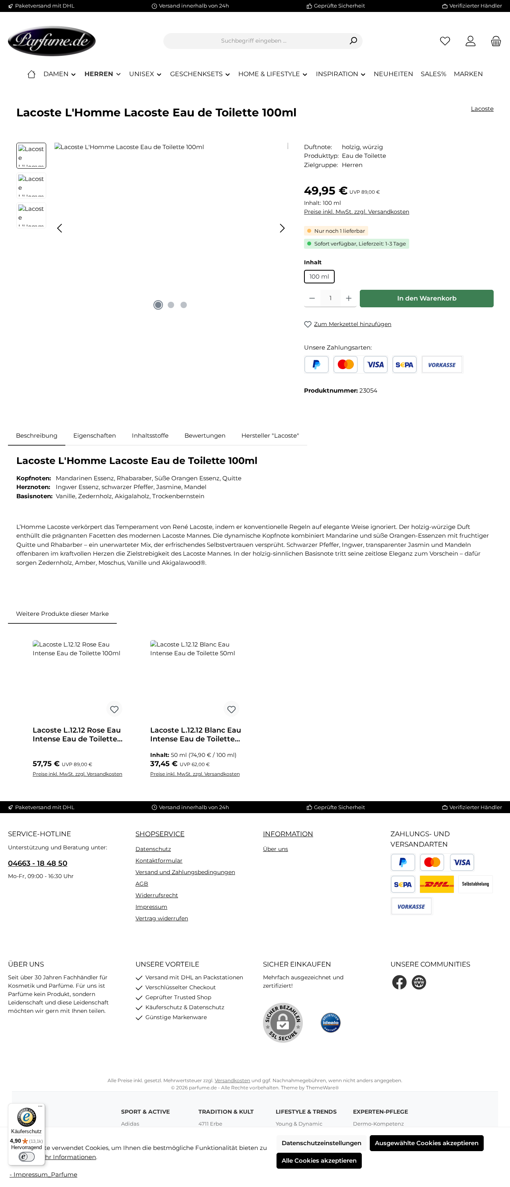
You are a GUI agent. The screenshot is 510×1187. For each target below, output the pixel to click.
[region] (152, 228)
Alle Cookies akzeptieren (319, 1160)
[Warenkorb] (493, 41)
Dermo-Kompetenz (378, 1123)
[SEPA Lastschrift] (404, 364)
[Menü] (40, 1108)
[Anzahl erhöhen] (349, 298)
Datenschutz (153, 849)
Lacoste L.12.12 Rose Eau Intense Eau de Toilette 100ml (77, 734)
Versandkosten (232, 1080)
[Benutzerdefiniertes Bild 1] (437, 884)
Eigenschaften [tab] (94, 435)
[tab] (36, 436)
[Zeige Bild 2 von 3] (171, 305)
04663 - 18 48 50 (37, 863)
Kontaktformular (158, 860)
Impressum (151, 906)
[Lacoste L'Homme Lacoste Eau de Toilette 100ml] (171, 228)
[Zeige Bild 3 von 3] (183, 305)
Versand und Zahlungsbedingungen (185, 872)
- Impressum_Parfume (43, 1174)
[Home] (31, 74)
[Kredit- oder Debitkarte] (360, 364)
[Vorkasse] (442, 364)
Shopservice (159, 834)
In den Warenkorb (427, 298)
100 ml (319, 276)
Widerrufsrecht (156, 895)
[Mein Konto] (470, 41)
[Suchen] (353, 41)
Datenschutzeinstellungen (321, 1143)
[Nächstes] (282, 228)
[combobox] (253, 41)
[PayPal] (316, 364)
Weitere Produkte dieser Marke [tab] (62, 613)
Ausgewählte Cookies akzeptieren (427, 1143)
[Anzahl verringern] (312, 298)
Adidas (130, 1123)
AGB (141, 883)
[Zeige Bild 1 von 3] (158, 305)
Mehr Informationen (66, 1157)
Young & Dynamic (299, 1123)
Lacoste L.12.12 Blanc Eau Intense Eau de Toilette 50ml (195, 734)
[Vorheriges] (60, 228)
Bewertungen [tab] (205, 435)
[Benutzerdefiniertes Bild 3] (475, 884)
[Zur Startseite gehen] (52, 41)
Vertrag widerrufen (161, 918)
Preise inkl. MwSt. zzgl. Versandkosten (356, 211)
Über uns (275, 849)
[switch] (27, 1156)
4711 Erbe (210, 1123)
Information (288, 834)
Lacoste (482, 108)
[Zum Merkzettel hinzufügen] (114, 709)
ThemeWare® (322, 1088)
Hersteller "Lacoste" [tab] (270, 435)
